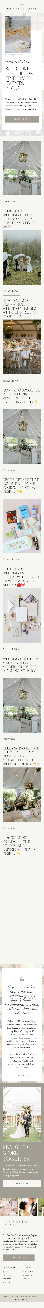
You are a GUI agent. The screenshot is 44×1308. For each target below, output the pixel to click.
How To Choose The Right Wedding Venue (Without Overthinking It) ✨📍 (21, 398)
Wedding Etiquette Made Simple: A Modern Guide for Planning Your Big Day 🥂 (20, 667)
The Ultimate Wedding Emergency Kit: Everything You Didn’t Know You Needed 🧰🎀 (21, 577)
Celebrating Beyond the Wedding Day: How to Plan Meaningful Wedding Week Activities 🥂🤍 (22, 756)
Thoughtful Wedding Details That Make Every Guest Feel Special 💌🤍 (20, 219)
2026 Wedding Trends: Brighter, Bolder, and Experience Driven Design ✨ (19, 846)
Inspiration (9, 201)
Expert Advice (11, 291)
